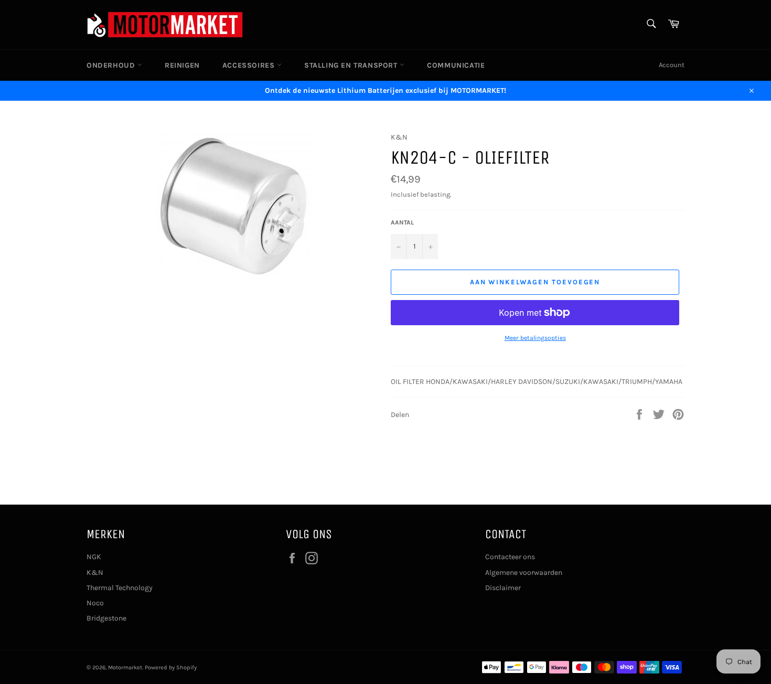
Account (671, 65)
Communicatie (456, 65)
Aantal (402, 222)
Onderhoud (112, 65)
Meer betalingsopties (535, 337)
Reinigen (182, 65)
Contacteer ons (510, 556)
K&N (95, 572)
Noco (95, 602)
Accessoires (249, 65)
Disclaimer (503, 587)
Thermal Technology (120, 587)
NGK (94, 556)
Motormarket (125, 667)
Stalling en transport (352, 65)
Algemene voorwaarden (523, 572)
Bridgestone (106, 618)
